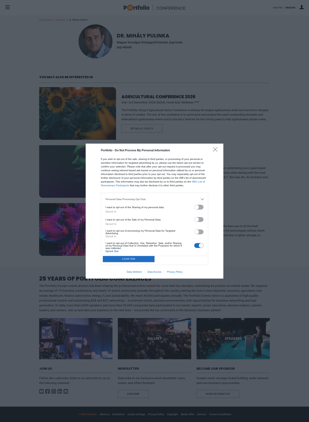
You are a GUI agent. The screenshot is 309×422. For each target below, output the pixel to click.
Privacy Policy (175, 271)
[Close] (216, 150)
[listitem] (154, 199)
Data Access (154, 271)
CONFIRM (128, 259)
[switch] (198, 207)
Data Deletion (134, 271)
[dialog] (154, 211)
